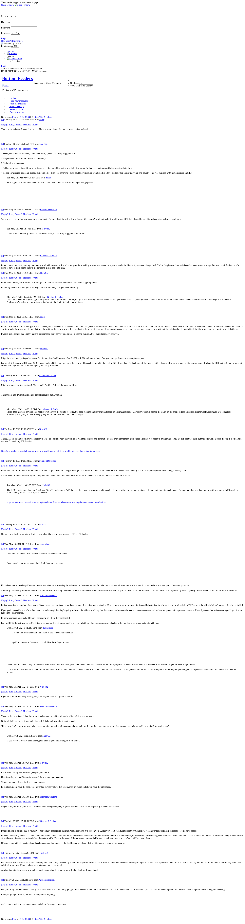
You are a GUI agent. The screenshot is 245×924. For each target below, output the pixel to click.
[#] (2, 119)
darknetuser (45, 544)
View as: (74, 85)
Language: (6, 33)
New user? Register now (12, 41)
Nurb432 (43, 144)
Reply (4, 124)
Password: (5, 28)
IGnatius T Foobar (48, 255)
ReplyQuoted (15, 124)
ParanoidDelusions (48, 209)
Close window (8, 5)
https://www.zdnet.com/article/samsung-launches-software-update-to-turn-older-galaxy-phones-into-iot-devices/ (50, 451)
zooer (41, 119)
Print (35, 124)
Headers (27, 124)
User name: (6, 22)
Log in (4, 38)
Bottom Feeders (17, 78)
